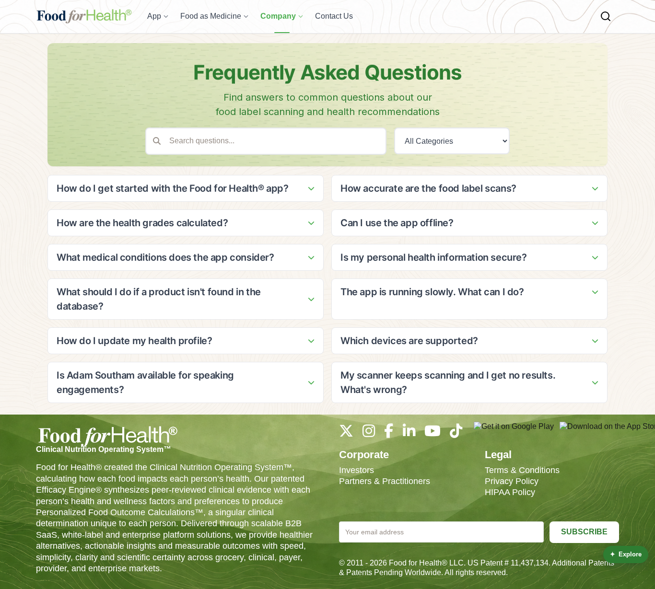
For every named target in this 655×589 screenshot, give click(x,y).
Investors (356, 470)
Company (278, 16)
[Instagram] (369, 433)
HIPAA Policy (510, 492)
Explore (626, 554)
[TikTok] (456, 433)
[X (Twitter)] (346, 433)
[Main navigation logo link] (84, 16)
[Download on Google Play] (514, 431)
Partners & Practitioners (384, 481)
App (154, 16)
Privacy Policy (511, 481)
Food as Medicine (210, 16)
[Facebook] (388, 433)
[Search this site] (605, 16)
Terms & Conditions (522, 470)
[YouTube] (432, 433)
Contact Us (334, 16)
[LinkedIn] (409, 433)
